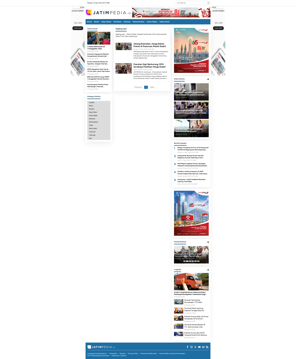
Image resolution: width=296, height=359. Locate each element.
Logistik (91, 102)
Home (89, 22)
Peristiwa (117, 22)
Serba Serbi (165, 22)
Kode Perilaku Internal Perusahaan (172, 353)
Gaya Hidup (106, 22)
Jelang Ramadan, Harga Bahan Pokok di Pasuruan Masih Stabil (149, 45)
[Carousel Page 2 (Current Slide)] (187, 261)
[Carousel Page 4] (193, 261)
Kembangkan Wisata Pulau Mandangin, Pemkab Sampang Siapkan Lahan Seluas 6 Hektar (97, 86)
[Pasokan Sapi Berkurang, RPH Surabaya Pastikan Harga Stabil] (124, 68)
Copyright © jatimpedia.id (97, 353)
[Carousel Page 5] (195, 261)
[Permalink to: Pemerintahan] (208, 242)
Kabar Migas (152, 22)
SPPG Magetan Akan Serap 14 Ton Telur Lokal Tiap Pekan (98, 70)
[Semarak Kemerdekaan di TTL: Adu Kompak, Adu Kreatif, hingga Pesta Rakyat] (178, 326)
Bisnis (96, 22)
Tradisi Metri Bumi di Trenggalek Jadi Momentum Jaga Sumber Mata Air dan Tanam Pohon (98, 47)
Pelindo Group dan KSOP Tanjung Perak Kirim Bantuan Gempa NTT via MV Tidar (196, 334)
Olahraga (92, 135)
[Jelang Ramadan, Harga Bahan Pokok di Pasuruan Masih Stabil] (124, 46)
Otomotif (92, 132)
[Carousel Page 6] (198, 261)
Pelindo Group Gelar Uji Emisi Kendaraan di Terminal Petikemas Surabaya (196, 318)
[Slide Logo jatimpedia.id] (108, 12)
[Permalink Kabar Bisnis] (208, 79)
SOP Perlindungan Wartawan (98, 356)
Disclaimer (113, 353)
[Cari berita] (208, 3)
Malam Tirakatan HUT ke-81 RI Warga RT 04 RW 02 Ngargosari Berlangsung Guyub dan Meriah (193, 149)
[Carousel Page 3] (190, 261)
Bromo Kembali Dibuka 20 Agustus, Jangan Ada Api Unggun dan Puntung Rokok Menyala (98, 63)
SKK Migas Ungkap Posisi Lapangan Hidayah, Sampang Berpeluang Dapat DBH (192, 165)
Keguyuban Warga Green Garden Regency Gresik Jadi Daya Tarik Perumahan (190, 157)
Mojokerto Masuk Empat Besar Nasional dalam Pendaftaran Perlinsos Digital (188, 255)
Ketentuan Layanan (119, 356)
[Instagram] (191, 346)
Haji (90, 138)
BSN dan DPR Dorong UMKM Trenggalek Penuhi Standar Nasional (98, 78)
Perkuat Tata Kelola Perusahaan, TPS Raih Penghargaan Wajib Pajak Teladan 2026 (194, 301)
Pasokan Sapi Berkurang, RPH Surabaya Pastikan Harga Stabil (149, 65)
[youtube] (199, 346)
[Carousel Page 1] (184, 261)
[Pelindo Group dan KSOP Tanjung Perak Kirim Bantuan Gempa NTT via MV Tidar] (178, 334)
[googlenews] (203, 346)
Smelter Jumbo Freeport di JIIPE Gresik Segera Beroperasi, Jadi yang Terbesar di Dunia (192, 173)
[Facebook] (187, 346)
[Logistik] (208, 270)
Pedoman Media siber (148, 353)
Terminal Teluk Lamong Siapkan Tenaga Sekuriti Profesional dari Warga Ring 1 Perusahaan (196, 309)
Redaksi (123, 353)
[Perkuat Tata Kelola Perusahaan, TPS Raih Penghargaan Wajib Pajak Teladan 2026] (178, 302)
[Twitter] (195, 346)
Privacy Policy (133, 353)
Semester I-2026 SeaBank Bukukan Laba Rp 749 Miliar (191, 181)
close (82, 7)
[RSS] (207, 346)
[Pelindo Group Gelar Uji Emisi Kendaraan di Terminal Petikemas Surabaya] (178, 318)
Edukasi (127, 22)
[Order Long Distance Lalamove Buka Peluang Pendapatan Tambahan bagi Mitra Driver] (191, 281)
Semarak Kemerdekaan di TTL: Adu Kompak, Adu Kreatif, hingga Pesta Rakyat (195, 326)
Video (91, 125)
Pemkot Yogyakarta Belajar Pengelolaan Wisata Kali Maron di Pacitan (98, 55)
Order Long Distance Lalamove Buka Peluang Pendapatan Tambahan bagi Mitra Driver (189, 293)
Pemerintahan (138, 22)
